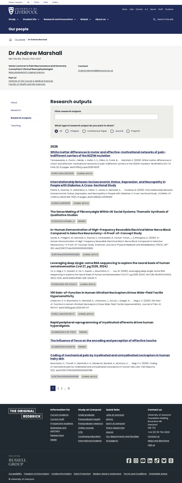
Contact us (154, 436)
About (14, 102)
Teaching (16, 125)
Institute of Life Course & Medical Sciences (31, 81)
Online (55, 2)
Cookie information (61, 473)
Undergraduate (86, 414)
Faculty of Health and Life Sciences (27, 84)
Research (16, 110)
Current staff (57, 419)
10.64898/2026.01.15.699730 (63, 347)
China (36, 2)
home (10, 39)
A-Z (146, 9)
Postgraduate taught (89, 419)
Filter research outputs (68, 111)
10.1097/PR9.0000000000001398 (64, 376)
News (124, 9)
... (65, 388)
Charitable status (158, 473)
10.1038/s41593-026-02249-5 (64, 284)
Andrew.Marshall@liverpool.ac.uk (95, 70)
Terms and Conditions (135, 473)
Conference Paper (97, 131)
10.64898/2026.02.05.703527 (63, 332)
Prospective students (61, 423)
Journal (119, 131)
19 (69, 388)
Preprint (135, 131)
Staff (160, 9)
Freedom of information (36, 473)
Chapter (74, 131)
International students (90, 440)
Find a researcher (115, 427)
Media (53, 439)
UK (28, 2)
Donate (139, 9)
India (46, 2)
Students (169, 9)
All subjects (112, 440)
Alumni (153, 9)
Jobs (131, 9)
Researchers (57, 435)
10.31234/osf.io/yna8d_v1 (63, 221)
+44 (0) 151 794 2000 (159, 432)
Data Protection (82, 473)
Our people (18, 29)
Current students (59, 414)
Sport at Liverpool (115, 423)
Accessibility (15, 473)
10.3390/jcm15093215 (60, 203)
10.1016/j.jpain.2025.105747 (63, 314)
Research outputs (21, 117)
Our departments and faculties (122, 436)
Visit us (151, 445)
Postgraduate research (90, 423)
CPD (80, 432)
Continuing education (89, 436)
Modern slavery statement (107, 473)
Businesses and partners (58, 429)
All (61, 131)
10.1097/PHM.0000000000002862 (65, 254)
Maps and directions (158, 440)
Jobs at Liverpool (115, 414)
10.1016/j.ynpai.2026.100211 (62, 173)
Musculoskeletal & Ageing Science (26, 72)
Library (109, 419)
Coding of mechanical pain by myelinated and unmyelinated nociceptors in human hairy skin (110, 357)
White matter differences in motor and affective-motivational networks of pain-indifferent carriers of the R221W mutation (108, 153)
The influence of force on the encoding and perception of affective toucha (103, 341)
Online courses (86, 427)
